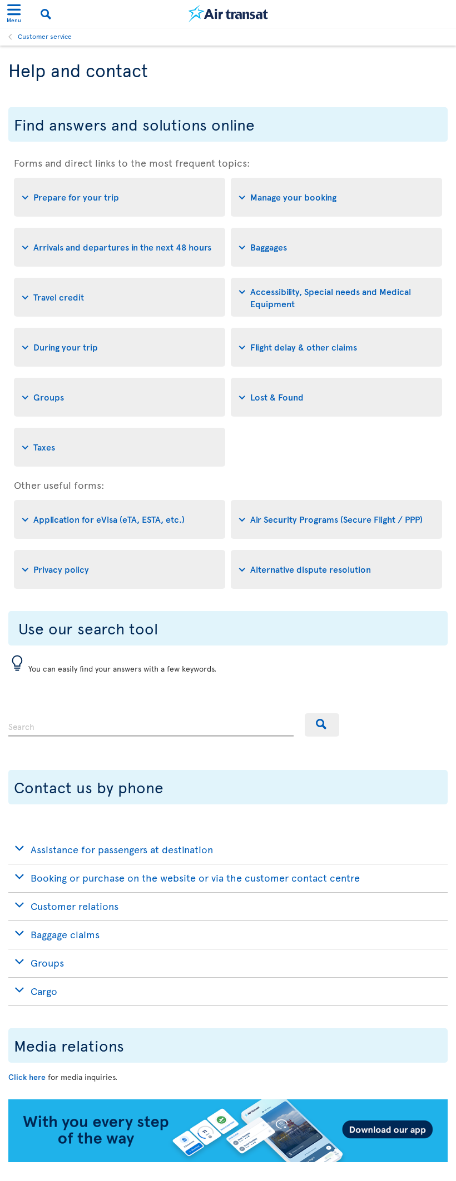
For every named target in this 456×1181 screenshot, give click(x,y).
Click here (27, 1077)
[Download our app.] (228, 1159)
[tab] (119, 197)
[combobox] (151, 725)
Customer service (45, 36)
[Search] (322, 725)
